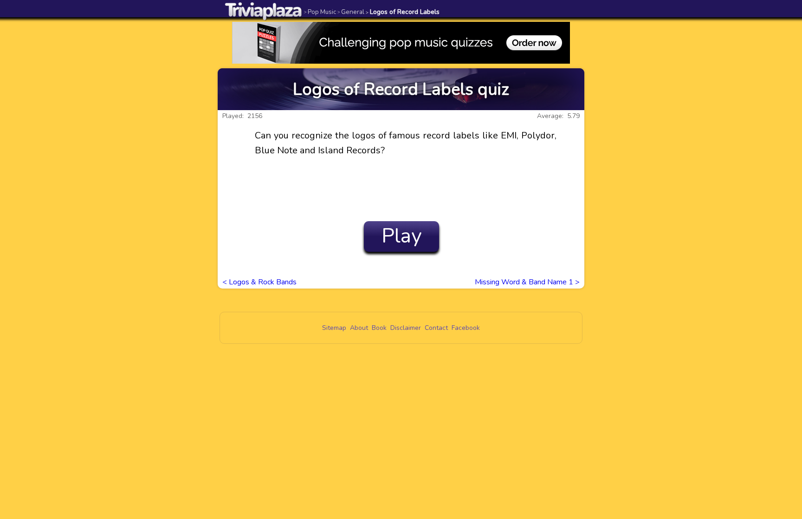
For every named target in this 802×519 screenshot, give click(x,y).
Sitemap (334, 327)
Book (379, 327)
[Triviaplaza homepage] (264, 11)
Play (402, 236)
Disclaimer (405, 327)
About (359, 327)
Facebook (466, 327)
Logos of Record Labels (403, 11)
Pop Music (320, 11)
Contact (436, 327)
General (350, 11)
